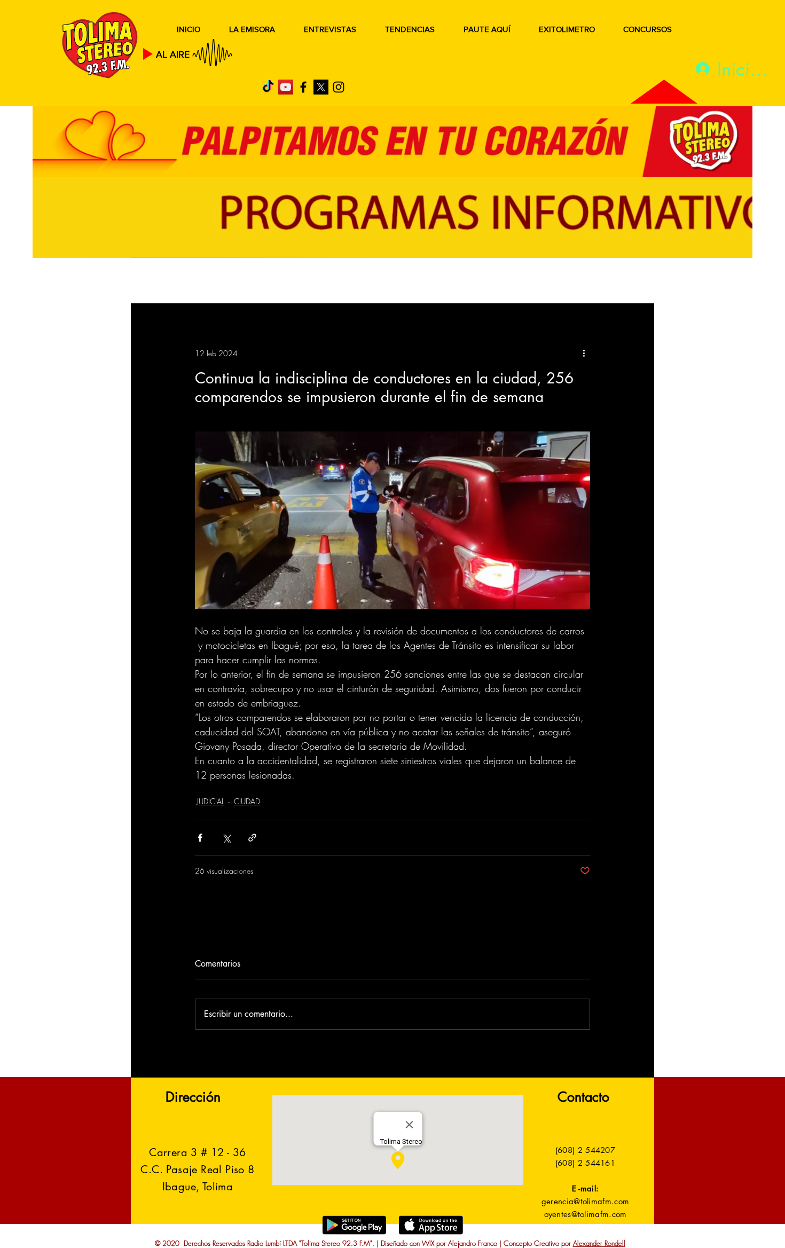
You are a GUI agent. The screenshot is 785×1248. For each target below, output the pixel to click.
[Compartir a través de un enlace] (252, 838)
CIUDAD (247, 801)
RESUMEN (165, 281)
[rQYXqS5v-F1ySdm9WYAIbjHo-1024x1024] (320, 87)
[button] (630, 282)
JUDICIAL (350, 281)
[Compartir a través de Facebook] (200, 838)
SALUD (225, 281)
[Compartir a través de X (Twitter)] (226, 838)
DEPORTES (286, 281)
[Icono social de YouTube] (285, 87)
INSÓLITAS (491, 281)
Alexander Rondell (599, 1243)
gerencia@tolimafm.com (585, 1201)
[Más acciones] (583, 353)
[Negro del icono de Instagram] (338, 87)
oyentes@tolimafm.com (585, 1214)
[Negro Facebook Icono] (303, 87)
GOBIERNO (418, 281)
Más (547, 281)
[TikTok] (268, 87)
